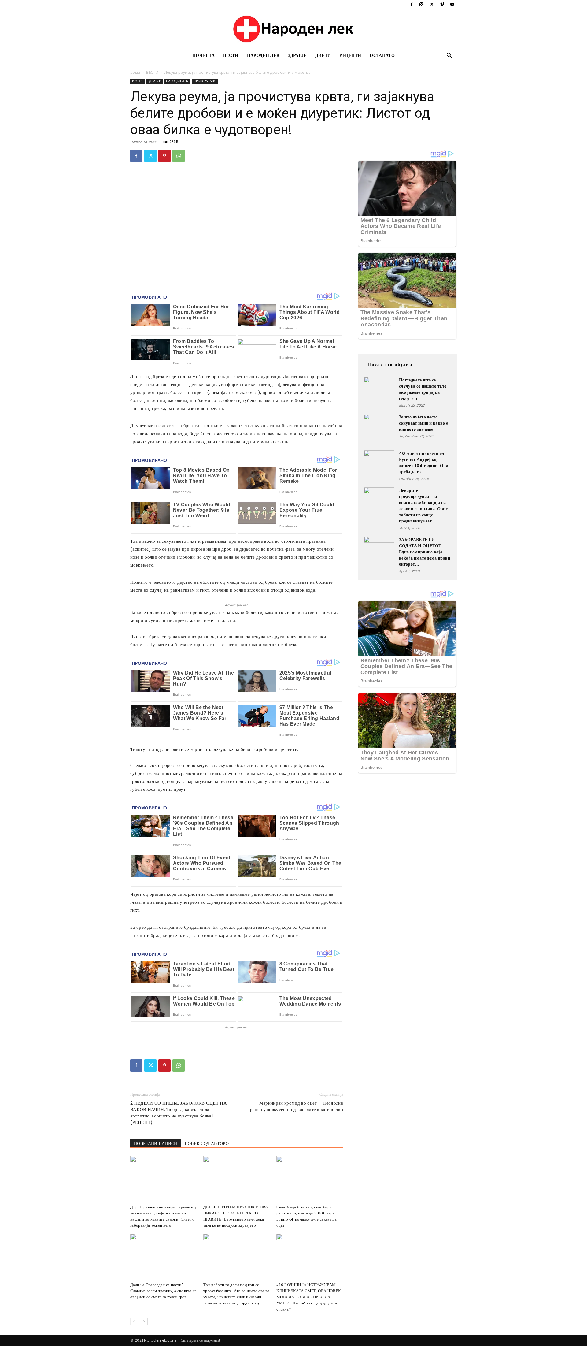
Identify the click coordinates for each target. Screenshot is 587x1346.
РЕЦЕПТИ (350, 55)
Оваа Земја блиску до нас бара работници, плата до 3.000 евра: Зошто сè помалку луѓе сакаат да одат (306, 1216)
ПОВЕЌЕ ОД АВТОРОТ (208, 1143)
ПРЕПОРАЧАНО (205, 81)
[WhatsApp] (178, 156)
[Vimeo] (442, 4)
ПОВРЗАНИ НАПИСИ (155, 1143)
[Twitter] (431, 4)
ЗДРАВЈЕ (297, 55)
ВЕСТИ (230, 55)
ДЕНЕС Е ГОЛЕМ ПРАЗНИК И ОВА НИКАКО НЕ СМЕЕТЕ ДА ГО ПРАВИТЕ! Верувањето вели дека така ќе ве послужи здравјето (235, 1216)
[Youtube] (452, 4)
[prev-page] (134, 1321)
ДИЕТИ (323, 55)
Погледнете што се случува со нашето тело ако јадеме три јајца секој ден (422, 389)
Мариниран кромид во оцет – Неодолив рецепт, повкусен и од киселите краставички (296, 1106)
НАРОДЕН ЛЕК (263, 55)
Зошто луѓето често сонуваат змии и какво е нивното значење (423, 423)
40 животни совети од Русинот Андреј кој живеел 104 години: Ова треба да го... (423, 462)
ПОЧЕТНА (203, 55)
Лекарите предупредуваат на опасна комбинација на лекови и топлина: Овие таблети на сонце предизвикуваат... (423, 505)
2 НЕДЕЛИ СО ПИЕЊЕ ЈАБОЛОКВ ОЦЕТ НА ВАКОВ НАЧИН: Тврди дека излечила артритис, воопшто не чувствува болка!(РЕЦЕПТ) (178, 1112)
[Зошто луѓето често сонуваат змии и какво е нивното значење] (379, 429)
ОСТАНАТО (382, 55)
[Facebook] (411, 4)
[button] (449, 56)
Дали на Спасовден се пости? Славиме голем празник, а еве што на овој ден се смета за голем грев (163, 1291)
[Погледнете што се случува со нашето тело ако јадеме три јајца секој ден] (379, 392)
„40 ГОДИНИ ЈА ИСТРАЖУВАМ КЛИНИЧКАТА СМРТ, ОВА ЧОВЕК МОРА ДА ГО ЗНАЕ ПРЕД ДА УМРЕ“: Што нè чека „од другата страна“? (308, 1297)
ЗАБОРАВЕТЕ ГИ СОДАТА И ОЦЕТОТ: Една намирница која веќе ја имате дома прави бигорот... (424, 552)
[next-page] (144, 1321)
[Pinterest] (164, 156)
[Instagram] (421, 4)
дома (135, 72)
